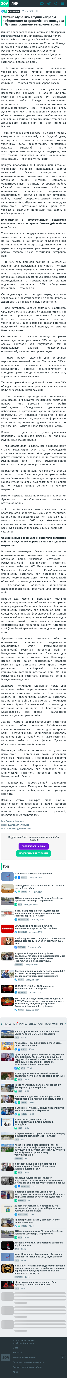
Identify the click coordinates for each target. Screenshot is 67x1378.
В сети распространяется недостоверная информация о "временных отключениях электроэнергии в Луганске (37, 913)
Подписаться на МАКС (33, 846)
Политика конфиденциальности (28, 1362)
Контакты (17, 1352)
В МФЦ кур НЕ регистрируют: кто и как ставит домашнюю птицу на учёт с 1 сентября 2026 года (39, 941)
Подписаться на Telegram (33, 853)
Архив (15, 1372)
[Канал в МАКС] (42, 3)
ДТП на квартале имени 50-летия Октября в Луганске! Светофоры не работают (38, 899)
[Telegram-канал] (49, 3)
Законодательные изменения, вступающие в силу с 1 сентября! (39, 886)
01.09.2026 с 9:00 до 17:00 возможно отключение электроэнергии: (34, 987)
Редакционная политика (24, 1357)
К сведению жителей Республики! (33, 873)
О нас (15, 1348)
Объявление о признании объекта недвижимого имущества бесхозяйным (35, 927)
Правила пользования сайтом (27, 1367)
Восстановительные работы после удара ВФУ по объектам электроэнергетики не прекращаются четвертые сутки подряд (39, 973)
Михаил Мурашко (12, 35)
